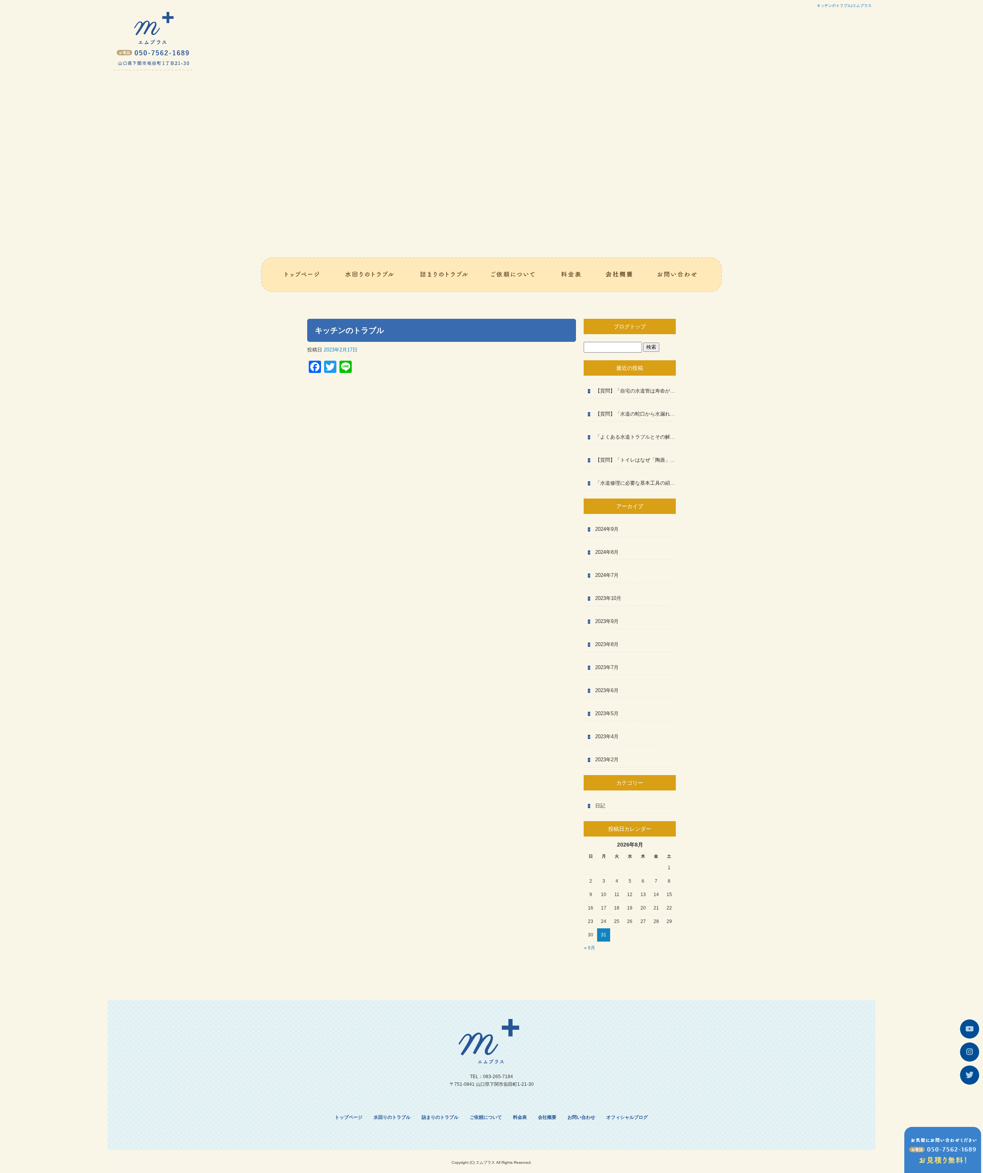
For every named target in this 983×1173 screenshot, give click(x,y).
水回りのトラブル (370, 274)
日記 (600, 806)
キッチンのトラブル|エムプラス (844, 5)
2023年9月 (607, 621)
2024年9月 (607, 529)
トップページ (297, 274)
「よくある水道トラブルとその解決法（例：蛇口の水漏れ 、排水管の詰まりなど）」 (635, 437)
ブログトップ (630, 326)
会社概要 (619, 274)
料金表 (571, 274)
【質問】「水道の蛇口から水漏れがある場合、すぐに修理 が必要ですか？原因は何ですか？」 (635, 414)
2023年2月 (607, 759)
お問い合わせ (683, 274)
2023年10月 (608, 598)
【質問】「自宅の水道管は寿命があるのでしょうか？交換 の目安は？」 (635, 391)
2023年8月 (607, 644)
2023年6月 (607, 690)
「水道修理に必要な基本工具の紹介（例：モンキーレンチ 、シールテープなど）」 (635, 483)
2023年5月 (607, 713)
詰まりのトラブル (444, 274)
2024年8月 (607, 552)
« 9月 (589, 948)
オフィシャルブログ (627, 1117)
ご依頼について (515, 274)
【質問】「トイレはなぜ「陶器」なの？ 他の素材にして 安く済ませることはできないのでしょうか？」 (635, 460)
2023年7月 (607, 667)
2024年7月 (607, 575)
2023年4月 (607, 736)
